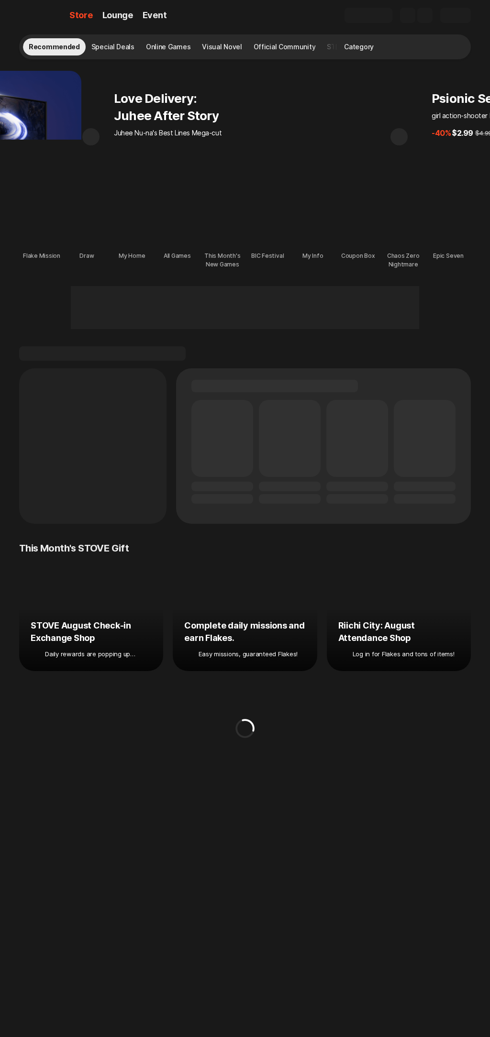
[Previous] (91, 136)
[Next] (399, 136)
